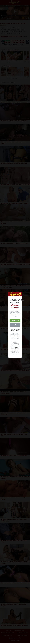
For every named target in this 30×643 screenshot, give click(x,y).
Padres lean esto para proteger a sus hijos (15, 330)
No (15, 325)
